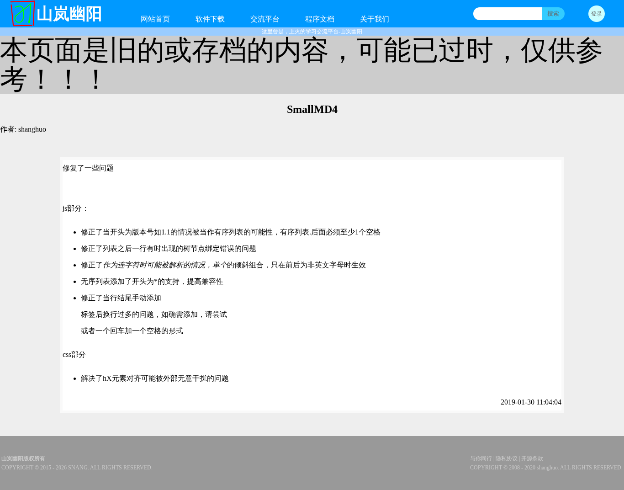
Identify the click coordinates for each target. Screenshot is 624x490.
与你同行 (481, 458)
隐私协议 (507, 458)
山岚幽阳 (69, 14)
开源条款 (532, 458)
